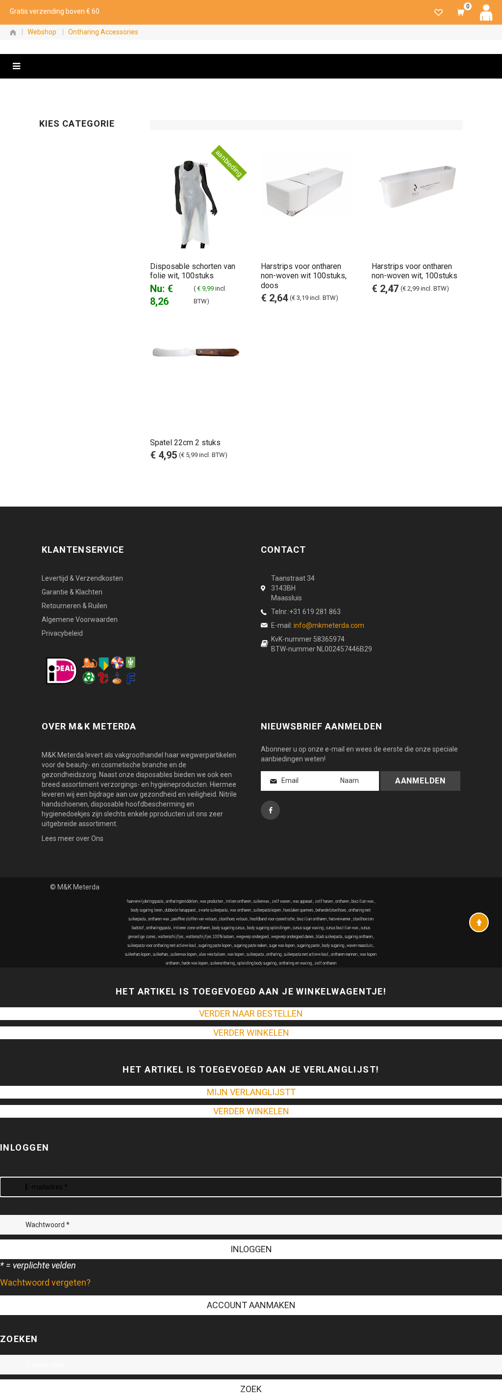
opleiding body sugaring (256, 963)
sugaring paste (308, 945)
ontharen (342, 901)
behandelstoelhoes (331, 910)
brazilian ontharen (311, 918)
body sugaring (333, 945)
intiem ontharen (238, 901)
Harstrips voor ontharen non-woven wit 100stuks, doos (304, 276)
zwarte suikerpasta (212, 910)
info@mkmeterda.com (329, 625)
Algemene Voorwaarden (80, 619)
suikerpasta (255, 954)
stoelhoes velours (233, 918)
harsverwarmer (340, 918)
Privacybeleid (62, 633)
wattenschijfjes (170, 936)
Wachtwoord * (34, 1208)
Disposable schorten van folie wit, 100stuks (192, 271)
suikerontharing (222, 963)
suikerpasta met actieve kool (306, 954)
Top (479, 922)
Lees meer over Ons (72, 838)
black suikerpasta (329, 936)
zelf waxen (281, 901)
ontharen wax (158, 918)
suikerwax (261, 901)
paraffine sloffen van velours (194, 918)
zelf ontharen (325, 963)
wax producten (211, 901)
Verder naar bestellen (251, 1013)
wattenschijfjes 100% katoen (210, 936)
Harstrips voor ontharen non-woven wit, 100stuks (414, 271)
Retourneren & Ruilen (74, 606)
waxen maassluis (360, 945)
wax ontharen (240, 910)
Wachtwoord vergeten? (45, 1282)
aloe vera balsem (212, 954)
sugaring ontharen (359, 936)
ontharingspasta (158, 927)
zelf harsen (324, 901)
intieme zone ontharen (191, 927)
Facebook (270, 810)
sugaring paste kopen (215, 945)
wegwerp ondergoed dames (292, 936)
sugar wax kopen (282, 945)
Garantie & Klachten (72, 592)
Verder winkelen (251, 1032)
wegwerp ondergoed (252, 936)
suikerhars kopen (138, 954)
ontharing (273, 954)
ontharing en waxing (295, 963)
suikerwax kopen (184, 954)
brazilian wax (362, 901)
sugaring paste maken (250, 945)
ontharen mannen (344, 954)
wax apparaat (302, 901)
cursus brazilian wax (342, 927)
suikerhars (160, 954)
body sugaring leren (146, 910)
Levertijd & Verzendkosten (82, 578)
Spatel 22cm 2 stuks (185, 442)
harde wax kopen (195, 963)
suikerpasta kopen (267, 910)
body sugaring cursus (228, 927)
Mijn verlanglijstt (251, 1092)
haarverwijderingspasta (145, 901)
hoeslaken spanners (298, 910)
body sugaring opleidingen (268, 927)
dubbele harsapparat (180, 910)
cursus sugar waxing (308, 927)
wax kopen (235, 954)
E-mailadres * (31, 1170)
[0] (460, 12)
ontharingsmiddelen (182, 901)
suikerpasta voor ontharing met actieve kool (161, 945)
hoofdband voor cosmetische (272, 918)
